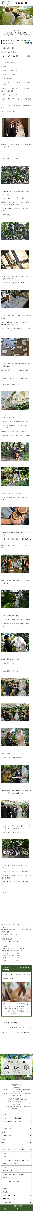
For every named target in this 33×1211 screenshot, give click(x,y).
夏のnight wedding (10, 1022)
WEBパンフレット (7, 1178)
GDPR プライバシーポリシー (10, 1199)
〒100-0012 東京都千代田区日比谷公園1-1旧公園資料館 (16, 1094)
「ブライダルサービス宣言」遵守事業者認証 (15, 1160)
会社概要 (5, 1188)
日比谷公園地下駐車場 (15, 951)
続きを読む (12, 1013)
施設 (3, 1132)
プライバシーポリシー (8, 1195)
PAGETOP (31, 1201)
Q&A (3, 1185)
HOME (4, 1114)
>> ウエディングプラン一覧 (9, 934)
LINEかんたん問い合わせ (9, 1171)
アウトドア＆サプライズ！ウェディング (16, 975)
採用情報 (5, 1192)
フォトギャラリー (7, 1135)
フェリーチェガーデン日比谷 (16, 1086)
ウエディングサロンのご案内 (10, 1181)
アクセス (5, 1167)
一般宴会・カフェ (7, 1153)
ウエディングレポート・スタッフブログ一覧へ (16, 1033)
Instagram (14, 1108)
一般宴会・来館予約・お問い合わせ (12, 1174)
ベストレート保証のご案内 (10, 1164)
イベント (5, 1157)
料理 (3, 1139)
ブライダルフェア (7, 1128)
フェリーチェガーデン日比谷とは (12, 1118)
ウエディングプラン (8, 1125)
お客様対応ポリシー (8, 1202)
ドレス (4, 1146)
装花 (3, 1142)
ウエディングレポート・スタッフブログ (13, 1150)
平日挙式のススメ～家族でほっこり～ (18, 1027)
